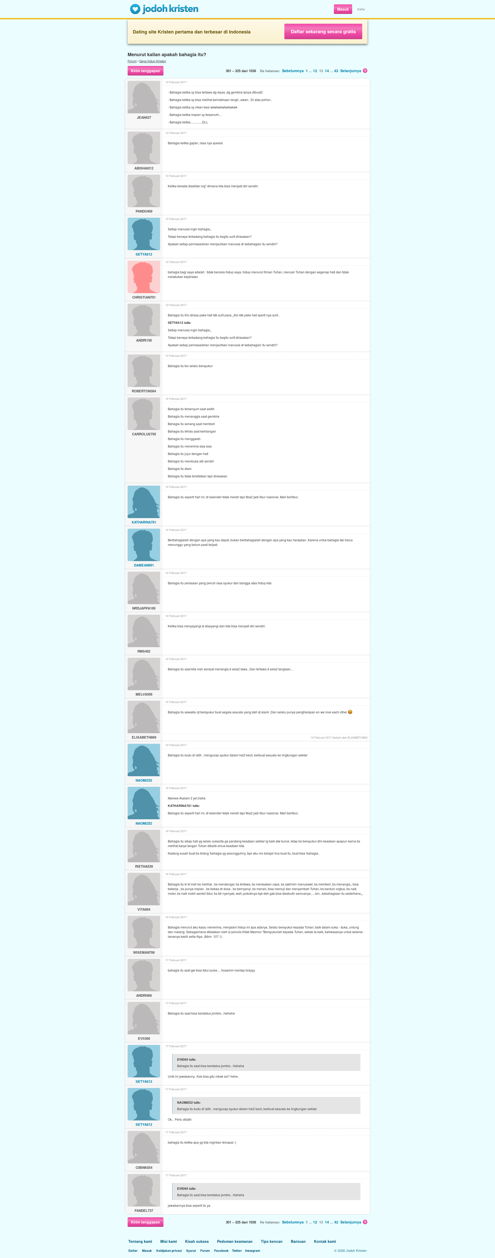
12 (315, 70)
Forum (132, 61)
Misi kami (168, 1241)
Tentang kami (140, 1241)
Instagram (252, 1250)
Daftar (361, 9)
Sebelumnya (293, 70)
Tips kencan (272, 1241)
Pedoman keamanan (235, 1241)
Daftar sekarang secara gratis (323, 31)
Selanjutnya (350, 70)
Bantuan (298, 1241)
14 (327, 70)
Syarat (191, 1250)
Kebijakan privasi (169, 1250)
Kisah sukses (197, 1241)
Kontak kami (325, 1241)
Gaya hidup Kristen (152, 61)
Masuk (343, 9)
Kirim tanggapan (145, 70)
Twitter (237, 1250)
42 (336, 70)
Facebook (221, 1250)
